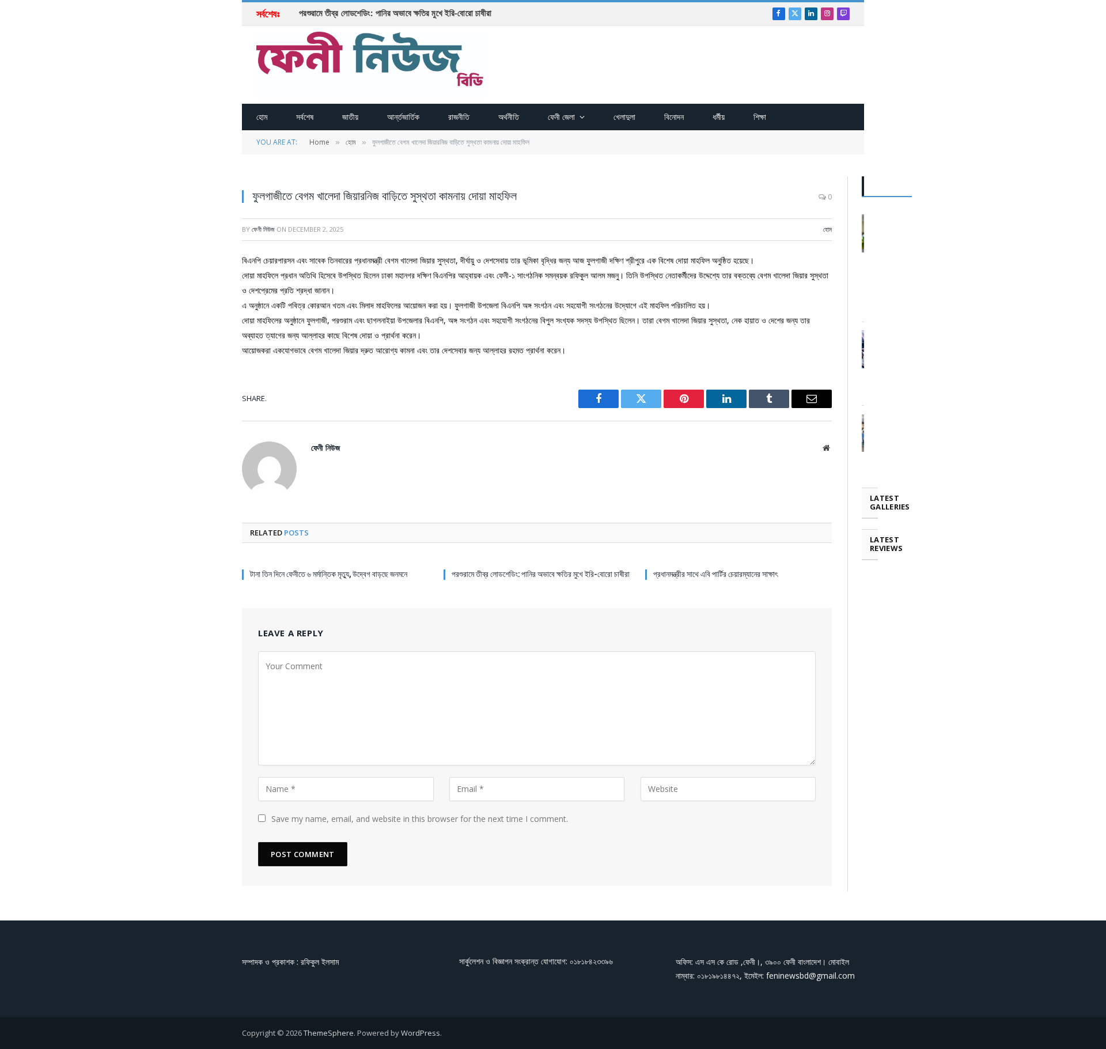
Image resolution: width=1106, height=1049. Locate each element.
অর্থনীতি (508, 116)
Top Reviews (988, 186)
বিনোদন (674, 116)
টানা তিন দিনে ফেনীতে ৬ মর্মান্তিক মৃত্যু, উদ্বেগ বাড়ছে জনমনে (328, 573)
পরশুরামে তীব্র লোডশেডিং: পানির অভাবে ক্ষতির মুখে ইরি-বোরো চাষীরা (395, 12)
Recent (934, 186)
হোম (261, 116)
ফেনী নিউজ (263, 229)
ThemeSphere (329, 1033)
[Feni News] (371, 65)
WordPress (420, 1033)
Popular (887, 186)
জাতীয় (350, 116)
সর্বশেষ (304, 116)
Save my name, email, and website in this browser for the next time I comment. (419, 818)
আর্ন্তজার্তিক (403, 116)
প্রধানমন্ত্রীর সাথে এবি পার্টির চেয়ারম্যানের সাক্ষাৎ (715, 573)
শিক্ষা (759, 116)
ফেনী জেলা (561, 116)
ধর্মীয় (719, 116)
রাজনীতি (458, 116)
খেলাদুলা (624, 116)
